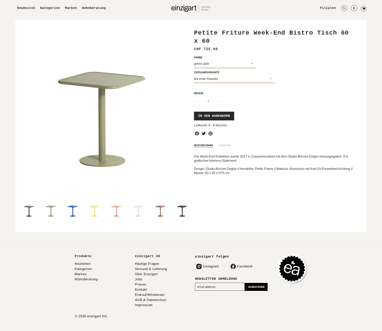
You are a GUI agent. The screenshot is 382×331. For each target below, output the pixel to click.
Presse (140, 284)
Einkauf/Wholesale (150, 295)
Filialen (328, 8)
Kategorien (50, 8)
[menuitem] (26, 8)
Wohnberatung (94, 8)
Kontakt (141, 289)
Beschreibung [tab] (203, 145)
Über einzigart (146, 274)
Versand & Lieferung (151, 269)
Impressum (144, 305)
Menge (199, 93)
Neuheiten (26, 8)
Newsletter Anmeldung (216, 279)
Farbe (198, 57)
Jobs (138, 279)
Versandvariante (206, 72)
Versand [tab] (224, 145)
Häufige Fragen (147, 264)
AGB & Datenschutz (151, 300)
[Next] (185, 113)
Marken (71, 8)
